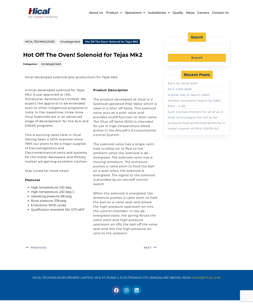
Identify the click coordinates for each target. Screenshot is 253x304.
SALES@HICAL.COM (206, 277)
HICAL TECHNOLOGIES (40, 41)
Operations (133, 12)
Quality (178, 12)
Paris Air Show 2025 (182, 83)
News (190, 12)
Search (197, 37)
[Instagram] (126, 290)
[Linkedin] (136, 290)
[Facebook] (116, 290)
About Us (96, 12)
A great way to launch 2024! (189, 95)
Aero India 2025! (180, 89)
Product (112, 12)
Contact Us (220, 12)
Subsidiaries (157, 12)
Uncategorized (70, 41)
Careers (203, 12)
